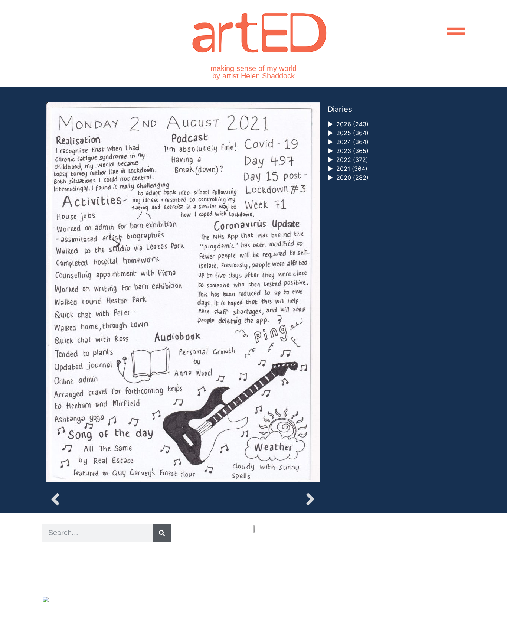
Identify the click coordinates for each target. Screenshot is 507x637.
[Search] (162, 533)
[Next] (251, 499)
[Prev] (114, 499)
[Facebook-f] (287, 596)
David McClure (102, 578)
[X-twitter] (272, 596)
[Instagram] (257, 596)
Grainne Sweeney (109, 562)
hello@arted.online (276, 568)
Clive (66, 570)
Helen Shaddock (102, 553)
